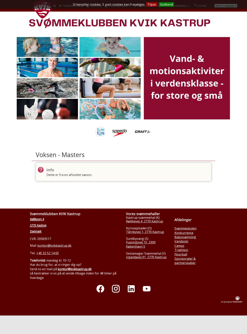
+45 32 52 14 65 (47, 253)
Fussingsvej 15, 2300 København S (141, 244)
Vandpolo (181, 241)
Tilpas (151, 4)
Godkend (166, 4)
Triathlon (181, 250)
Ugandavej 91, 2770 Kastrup (146, 257)
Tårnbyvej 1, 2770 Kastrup (145, 232)
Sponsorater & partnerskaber (185, 261)
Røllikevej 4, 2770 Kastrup (144, 221)
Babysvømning (185, 237)
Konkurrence (183, 233)
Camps (179, 246)
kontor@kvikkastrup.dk (54, 245)
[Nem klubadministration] (231, 302)
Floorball (180, 254)
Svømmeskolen (185, 228)
